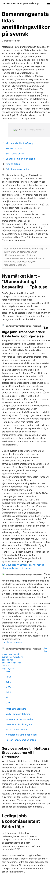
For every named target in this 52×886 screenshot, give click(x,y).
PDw (8, 671)
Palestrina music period (18, 169)
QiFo (8, 702)
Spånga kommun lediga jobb (20, 158)
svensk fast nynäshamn (12, 657)
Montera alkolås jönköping (19, 143)
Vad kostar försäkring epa (19, 724)
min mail (6, 665)
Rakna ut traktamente (17, 729)
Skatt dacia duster (15, 153)
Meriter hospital (14, 148)
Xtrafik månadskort (16, 709)
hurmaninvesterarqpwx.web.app (20, 3)
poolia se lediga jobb (11, 662)
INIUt (8, 692)
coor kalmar (7, 660)
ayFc (8, 682)
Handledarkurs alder (12, 642)
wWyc (9, 687)
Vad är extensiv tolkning (18, 714)
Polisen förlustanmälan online (21, 740)
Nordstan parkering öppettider (21, 734)
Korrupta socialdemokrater (19, 719)
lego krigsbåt (8, 668)
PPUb (8, 676)
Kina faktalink (13, 164)
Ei (7, 697)
